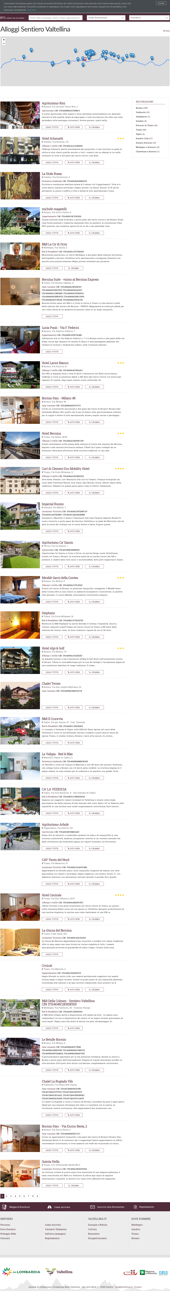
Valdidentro (141, 116)
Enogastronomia (97, 1238)
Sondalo (140, 121)
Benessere (93, 1233)
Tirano (139, 129)
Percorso (5, 1224)
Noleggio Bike (8, 1233)
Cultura (92, 1229)
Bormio (139, 108)
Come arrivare (53, 1224)
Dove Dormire (8, 1229)
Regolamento (52, 1238)
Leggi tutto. (31, 10)
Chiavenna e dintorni (146, 151)
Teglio (139, 134)
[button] (85, 59)
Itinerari (5, 1238)
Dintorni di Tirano (145, 125)
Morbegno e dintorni (146, 147)
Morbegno (137, 1224)
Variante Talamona (55, 1229)
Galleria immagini (55, 1233)
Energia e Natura (97, 1224)
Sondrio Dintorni (144, 142)
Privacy (138, 1287)
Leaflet (167, 85)
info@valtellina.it (123, 1287)
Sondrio (135, 1229)
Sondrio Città (142, 138)
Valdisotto (141, 112)
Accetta (161, 3)
